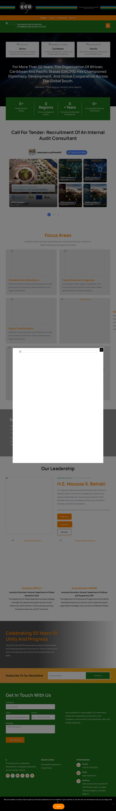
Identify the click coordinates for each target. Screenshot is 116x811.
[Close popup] (101, 350)
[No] (113, 804)
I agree (58, 806)
